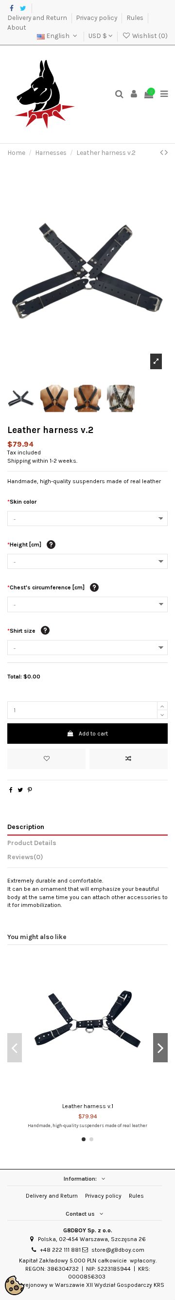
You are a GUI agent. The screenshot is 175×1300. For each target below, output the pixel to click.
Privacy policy (97, 17)
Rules (135, 17)
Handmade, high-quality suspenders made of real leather (87, 1125)
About (16, 27)
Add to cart (93, 733)
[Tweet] (20, 790)
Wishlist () (149, 35)
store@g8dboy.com (117, 1249)
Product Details (31, 843)
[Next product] (166, 152)
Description (25, 826)
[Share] (11, 790)
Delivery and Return (38, 17)
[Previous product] (162, 152)
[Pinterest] (30, 790)
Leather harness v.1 (87, 1106)
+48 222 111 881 (60, 1249)
